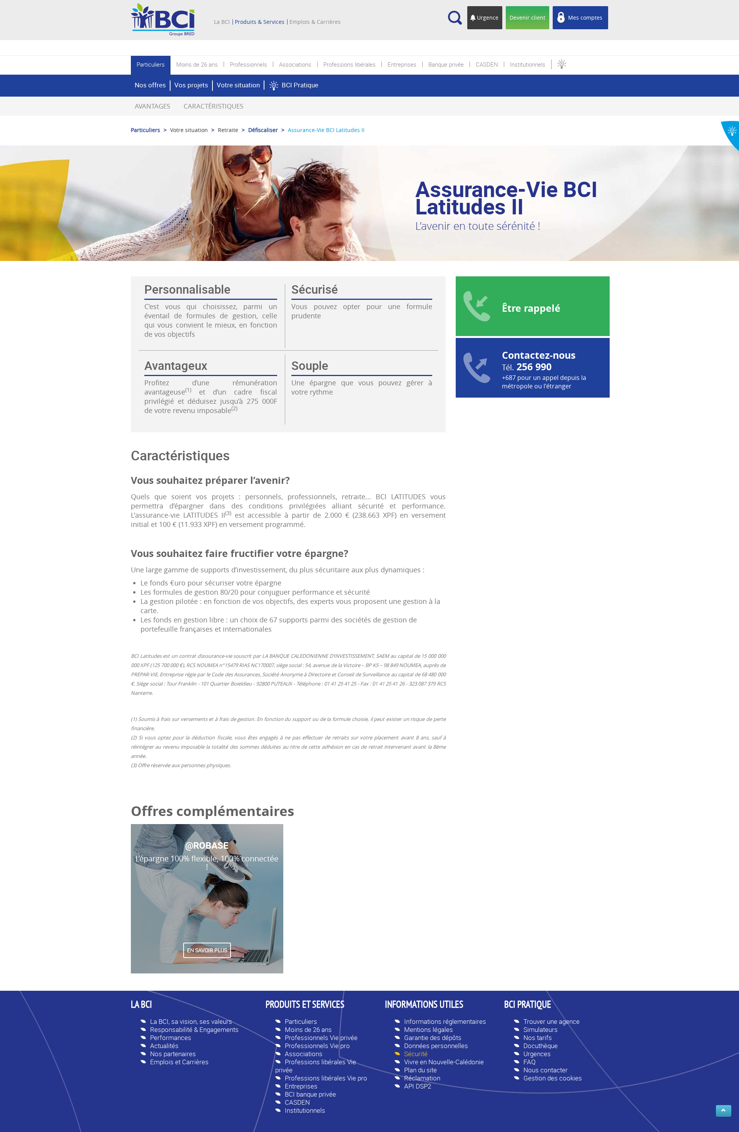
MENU (225, 11)
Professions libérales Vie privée (315, 1065)
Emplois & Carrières (315, 22)
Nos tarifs (537, 1037)
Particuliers (301, 1021)
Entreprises (301, 1086)
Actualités (164, 1045)
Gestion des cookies (552, 1077)
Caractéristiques (213, 106)
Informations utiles (424, 1005)
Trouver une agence (551, 1021)
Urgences (537, 1053)
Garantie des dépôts (432, 1037)
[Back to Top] (723, 1111)
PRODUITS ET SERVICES (305, 1005)
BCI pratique (527, 1005)
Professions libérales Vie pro (326, 1077)
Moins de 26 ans (308, 1029)
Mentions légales (428, 1029)
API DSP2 (417, 1086)
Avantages (152, 106)
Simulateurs (540, 1029)
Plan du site (420, 1069)
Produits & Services (259, 22)
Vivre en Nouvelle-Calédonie (444, 1061)
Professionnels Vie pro (317, 1045)
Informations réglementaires (445, 1021)
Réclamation (422, 1077)
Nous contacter (545, 1069)
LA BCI (141, 1005)
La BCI (222, 22)
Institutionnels (305, 1110)
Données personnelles (436, 1045)
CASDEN (297, 1102)
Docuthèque (540, 1045)
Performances (170, 1037)
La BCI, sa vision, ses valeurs (191, 1021)
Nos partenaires (173, 1053)
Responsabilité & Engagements (194, 1029)
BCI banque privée (310, 1094)
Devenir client (527, 17)
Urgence (487, 17)
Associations (304, 1053)
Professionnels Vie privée (321, 1037)
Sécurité (416, 1053)
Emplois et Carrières (179, 1061)
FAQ (529, 1061)
